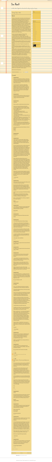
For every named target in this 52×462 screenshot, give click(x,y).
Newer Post (14, 453)
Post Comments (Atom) (23, 455)
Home (21, 453)
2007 (34, 29)
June (34, 35)
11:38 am (15, 178)
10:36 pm (15, 356)
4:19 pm (15, 281)
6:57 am (15, 250)
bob (14, 358)
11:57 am (15, 270)
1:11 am (14, 414)
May (34, 36)
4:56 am (15, 217)
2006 (34, 30)
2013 (34, 24)
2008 (34, 28)
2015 (34, 22)
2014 (34, 23)
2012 (34, 25)
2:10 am (15, 389)
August (35, 34)
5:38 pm (15, 437)
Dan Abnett (15, 4)
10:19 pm (15, 98)
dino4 (28, 460)
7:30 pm (15, 92)
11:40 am (15, 401)
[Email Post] (23, 72)
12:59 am (15, 136)
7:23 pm (15, 330)
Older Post (29, 453)
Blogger (34, 460)
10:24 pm (15, 203)
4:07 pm (15, 342)
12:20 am (15, 131)
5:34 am (15, 239)
